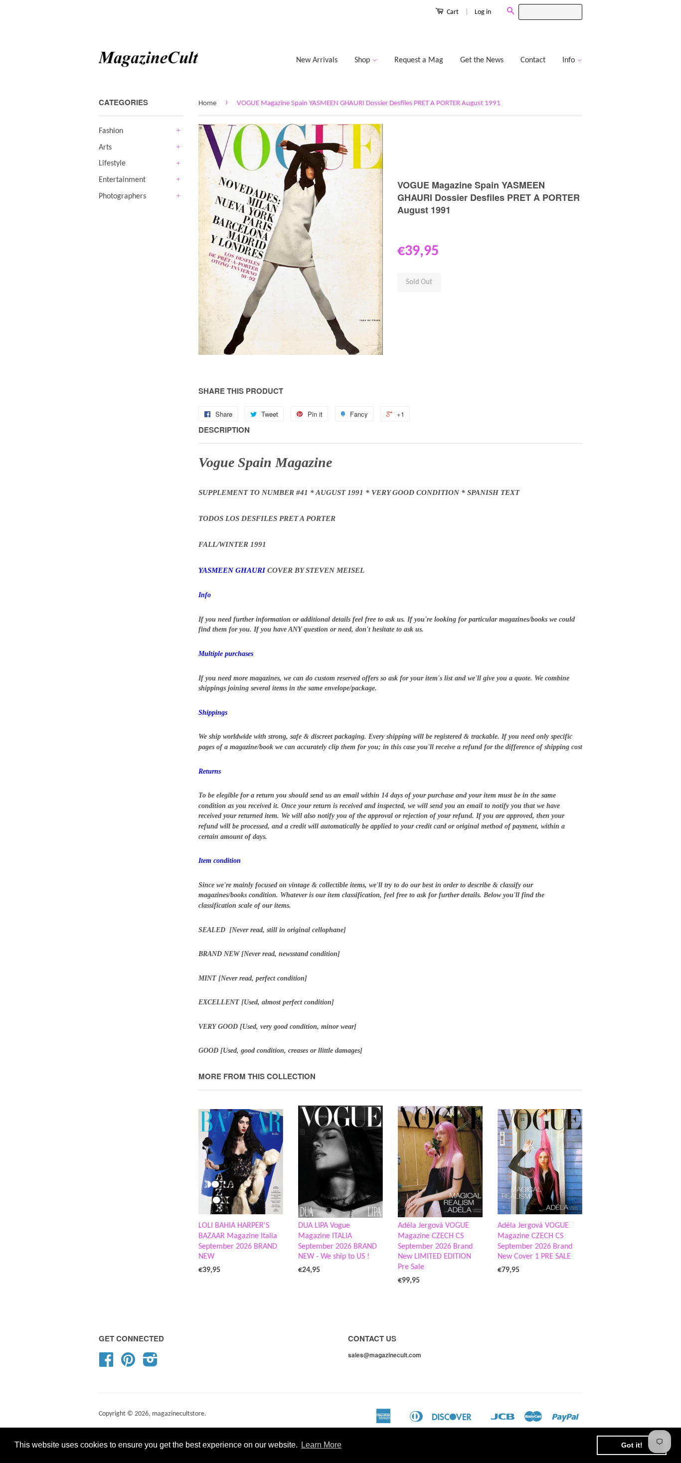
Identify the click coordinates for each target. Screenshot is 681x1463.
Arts (105, 148)
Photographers (122, 196)
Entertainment (122, 180)
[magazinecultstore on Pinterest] (128, 1363)
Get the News (482, 60)
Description (224, 430)
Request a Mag (418, 60)
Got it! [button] (632, 1445)
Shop (363, 60)
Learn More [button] (321, 1445)
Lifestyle (112, 163)
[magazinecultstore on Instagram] (150, 1363)
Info (569, 60)
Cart (452, 12)
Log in (483, 12)
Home (207, 103)
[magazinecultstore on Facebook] (106, 1363)
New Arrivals (317, 60)
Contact (532, 60)
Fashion (111, 131)
